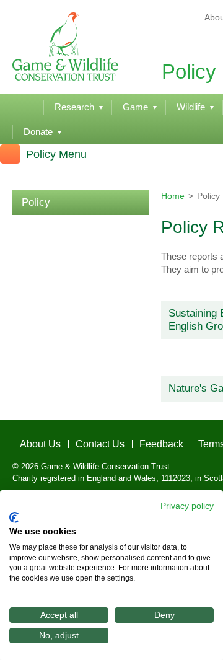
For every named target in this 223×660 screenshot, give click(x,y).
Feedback (131, 441)
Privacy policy (187, 506)
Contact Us (80, 441)
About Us (30, 441)
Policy (36, 202)
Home (173, 196)
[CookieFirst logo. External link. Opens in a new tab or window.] (14, 517)
